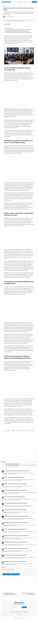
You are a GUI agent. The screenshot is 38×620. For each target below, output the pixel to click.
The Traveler (18, 618)
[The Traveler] (6, 2)
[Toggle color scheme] (28, 2)
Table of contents (7, 24)
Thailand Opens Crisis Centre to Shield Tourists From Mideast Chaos (18, 32)
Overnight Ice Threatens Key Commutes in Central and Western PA (18, 29)
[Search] (31, 2)
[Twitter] (18, 613)
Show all (34, 461)
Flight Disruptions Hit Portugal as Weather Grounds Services (17, 31)
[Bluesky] (19, 613)
